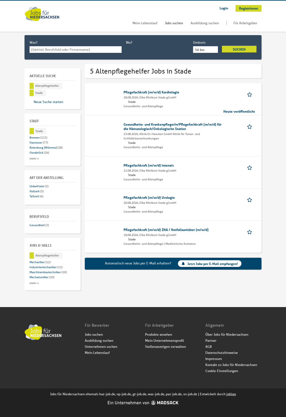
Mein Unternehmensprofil (164, 340)
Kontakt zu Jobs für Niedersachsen (231, 364)
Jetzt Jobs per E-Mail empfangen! (212, 263)
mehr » (34, 158)
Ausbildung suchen (205, 23)
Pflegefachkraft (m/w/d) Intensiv (149, 165)
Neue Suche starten (48, 101)
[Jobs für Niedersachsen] (41, 14)
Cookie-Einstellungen (221, 371)
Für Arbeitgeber (245, 23)
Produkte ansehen (158, 334)
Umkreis (199, 42)
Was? (33, 42)
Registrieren (248, 8)
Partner (210, 340)
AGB (208, 346)
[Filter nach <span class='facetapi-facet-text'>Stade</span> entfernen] (32, 93)
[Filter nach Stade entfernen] (32, 131)
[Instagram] (34, 351)
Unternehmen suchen (101, 346)
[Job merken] (251, 94)
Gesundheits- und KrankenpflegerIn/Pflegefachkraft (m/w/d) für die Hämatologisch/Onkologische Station (173, 126)
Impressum (213, 358)
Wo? (129, 42)
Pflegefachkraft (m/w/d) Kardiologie (151, 92)
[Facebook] (27, 351)
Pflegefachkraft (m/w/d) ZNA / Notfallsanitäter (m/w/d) (166, 229)
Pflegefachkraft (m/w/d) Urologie (149, 197)
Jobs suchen (174, 23)
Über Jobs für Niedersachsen (226, 334)
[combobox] (76, 49)
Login (224, 8)
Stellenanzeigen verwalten (165, 346)
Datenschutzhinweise (221, 352)
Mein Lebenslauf (145, 23)
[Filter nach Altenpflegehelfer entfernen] (32, 255)
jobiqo (231, 394)
